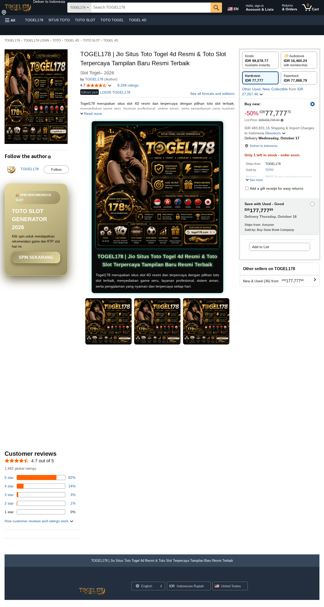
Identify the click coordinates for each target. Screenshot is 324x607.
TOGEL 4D (137, 20)
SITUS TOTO (59, 20)
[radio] (260, 60)
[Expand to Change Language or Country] (161, 586)
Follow (56, 169)
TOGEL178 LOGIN (36, 40)
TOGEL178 (34, 20)
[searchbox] (151, 7)
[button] (49, 1)
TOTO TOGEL (112, 20)
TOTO (57, 40)
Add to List (260, 247)
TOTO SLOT (85, 20)
